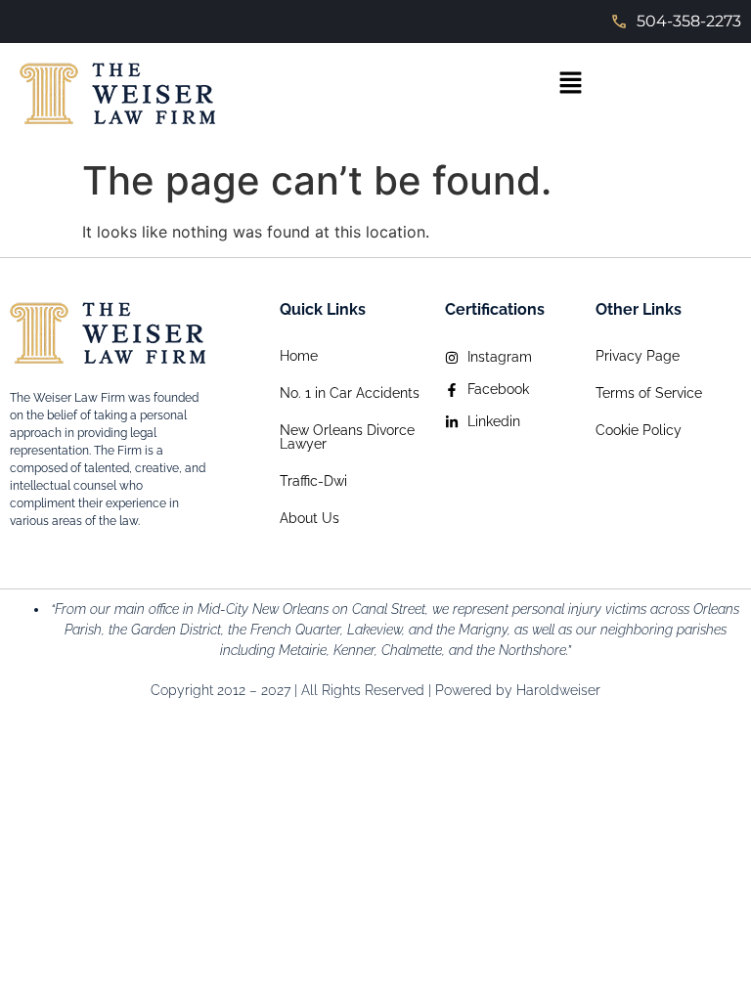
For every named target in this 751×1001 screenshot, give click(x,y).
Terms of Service (649, 393)
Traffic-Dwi (313, 481)
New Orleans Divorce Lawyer (347, 437)
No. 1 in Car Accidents (350, 393)
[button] (570, 84)
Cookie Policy (639, 430)
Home (299, 356)
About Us (309, 518)
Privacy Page (638, 356)
